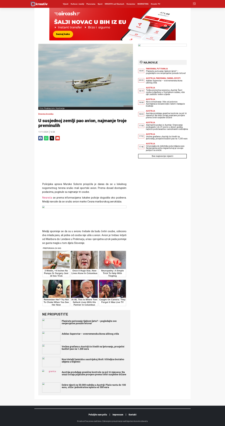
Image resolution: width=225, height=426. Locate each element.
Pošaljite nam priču (98, 414)
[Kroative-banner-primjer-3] (84, 207)
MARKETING (143, 4)
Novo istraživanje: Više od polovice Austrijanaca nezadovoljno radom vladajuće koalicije (165, 104)
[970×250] (112, 39)
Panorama (90, 4)
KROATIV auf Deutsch (114, 4)
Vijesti (65, 4)
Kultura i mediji (77, 4)
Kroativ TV (155, 4)
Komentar (131, 4)
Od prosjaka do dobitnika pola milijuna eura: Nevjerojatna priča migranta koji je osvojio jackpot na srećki (165, 148)
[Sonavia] (162, 45)
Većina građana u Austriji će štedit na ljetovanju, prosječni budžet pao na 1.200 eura (93, 347)
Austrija (150, 78)
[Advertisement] (84, 162)
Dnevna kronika (45, 114)
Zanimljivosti (174, 78)
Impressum (118, 414)
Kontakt (132, 414)
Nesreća (47, 197)
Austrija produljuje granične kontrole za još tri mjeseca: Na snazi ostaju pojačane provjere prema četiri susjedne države (94, 373)
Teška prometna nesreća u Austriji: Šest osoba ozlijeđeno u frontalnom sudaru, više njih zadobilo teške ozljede (165, 92)
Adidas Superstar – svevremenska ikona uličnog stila (90, 333)
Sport (100, 4)
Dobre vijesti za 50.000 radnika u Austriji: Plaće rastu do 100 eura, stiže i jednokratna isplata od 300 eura (94, 386)
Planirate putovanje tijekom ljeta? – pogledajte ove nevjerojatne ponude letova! (89, 322)
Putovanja (162, 69)
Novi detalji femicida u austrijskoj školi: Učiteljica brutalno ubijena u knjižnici (93, 360)
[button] (40, 138)
